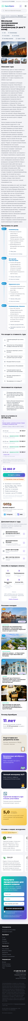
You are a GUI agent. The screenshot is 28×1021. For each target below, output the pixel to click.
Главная (3, 15)
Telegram (9, 514)
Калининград (13, 15)
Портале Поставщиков (19, 1003)
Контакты (4, 941)
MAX (21, 514)
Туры (3, 967)
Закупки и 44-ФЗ (6, 954)
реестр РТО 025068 (16, 493)
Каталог (8, 15)
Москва (4, 962)
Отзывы (4, 939)
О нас (3, 937)
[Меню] (25, 6)
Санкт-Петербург (6, 966)
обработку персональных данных (12, 916)
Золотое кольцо (6, 964)
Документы (5, 952)
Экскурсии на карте (7, 931)
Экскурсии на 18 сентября (8, 929)
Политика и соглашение (8, 956)
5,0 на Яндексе (9, 832)
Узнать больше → (14, 599)
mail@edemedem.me (21, 972)
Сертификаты (5, 943)
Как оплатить (5, 948)
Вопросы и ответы (7, 950)
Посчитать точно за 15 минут (15, 479)
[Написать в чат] (20, 6)
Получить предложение (14, 908)
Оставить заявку (14, 475)
